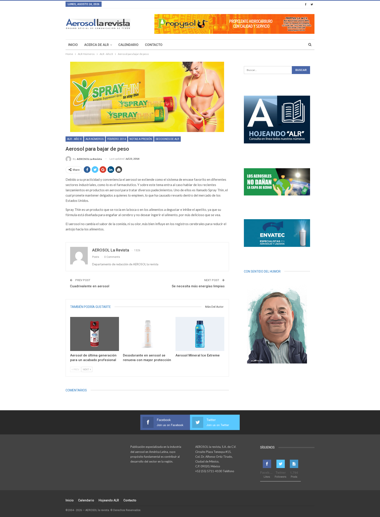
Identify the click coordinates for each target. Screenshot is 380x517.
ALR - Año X (74, 139)
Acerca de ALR (96, 45)
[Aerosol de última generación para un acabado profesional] (94, 334)
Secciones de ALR (167, 139)
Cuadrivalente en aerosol (89, 286)
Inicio (73, 45)
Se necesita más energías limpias (198, 286)
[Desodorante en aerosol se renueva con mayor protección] (147, 334)
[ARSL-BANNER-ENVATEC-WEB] (277, 233)
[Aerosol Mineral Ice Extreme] (199, 334)
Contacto (154, 45)
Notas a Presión (141, 139)
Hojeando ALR (109, 500)
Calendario (128, 45)
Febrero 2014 (116, 139)
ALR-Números (95, 139)
